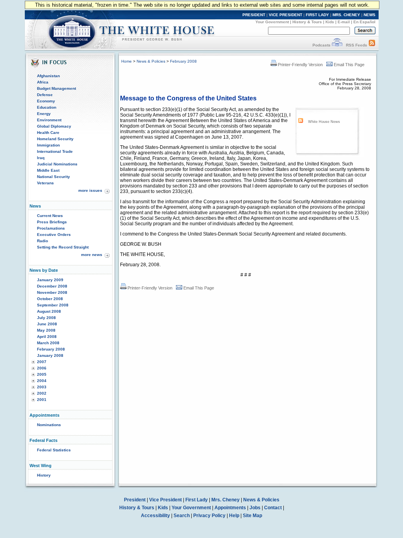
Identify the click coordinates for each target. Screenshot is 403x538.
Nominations (49, 425)
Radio (42, 241)
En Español (364, 22)
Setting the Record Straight (63, 247)
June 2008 (47, 324)
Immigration (48, 145)
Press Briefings (52, 222)
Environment (49, 120)
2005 (41, 374)
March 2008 (48, 343)
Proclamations (51, 228)
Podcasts (321, 45)
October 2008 (50, 299)
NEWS (369, 15)
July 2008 (46, 317)
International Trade (55, 151)
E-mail (344, 22)
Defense (45, 95)
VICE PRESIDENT (285, 15)
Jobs (255, 507)
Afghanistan (48, 76)
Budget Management (56, 88)
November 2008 (52, 292)
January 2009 (50, 280)
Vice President (165, 500)
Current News (50, 215)
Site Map (252, 515)
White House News (324, 122)
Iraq (40, 158)
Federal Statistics (54, 450)
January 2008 (50, 355)
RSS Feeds (356, 45)
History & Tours (307, 22)
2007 (41, 362)
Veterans (45, 183)
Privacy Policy (209, 515)
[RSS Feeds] (371, 45)
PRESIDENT (253, 15)
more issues (90, 190)
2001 (41, 399)
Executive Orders (54, 234)
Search (182, 515)
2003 (41, 387)
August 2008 (49, 311)
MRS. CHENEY (346, 15)
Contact (273, 507)
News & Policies (151, 61)
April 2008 (47, 336)
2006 (41, 368)
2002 (41, 393)
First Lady (196, 500)
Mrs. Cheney (225, 500)
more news (91, 254)
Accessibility (155, 515)
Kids (329, 22)
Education (46, 107)
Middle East (48, 170)
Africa (42, 82)
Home (126, 61)
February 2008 (51, 349)
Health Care (48, 132)
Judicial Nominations (57, 164)
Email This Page (349, 64)
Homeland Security (55, 139)
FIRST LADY (317, 15)
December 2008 (52, 286)
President (135, 500)
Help (234, 515)
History (44, 475)
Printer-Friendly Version (300, 64)
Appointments (230, 507)
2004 (41, 380)
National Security (53, 176)
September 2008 (52, 305)
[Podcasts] (337, 45)
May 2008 (46, 330)
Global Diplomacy (54, 126)
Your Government (272, 22)
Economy (46, 101)
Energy (44, 113)
